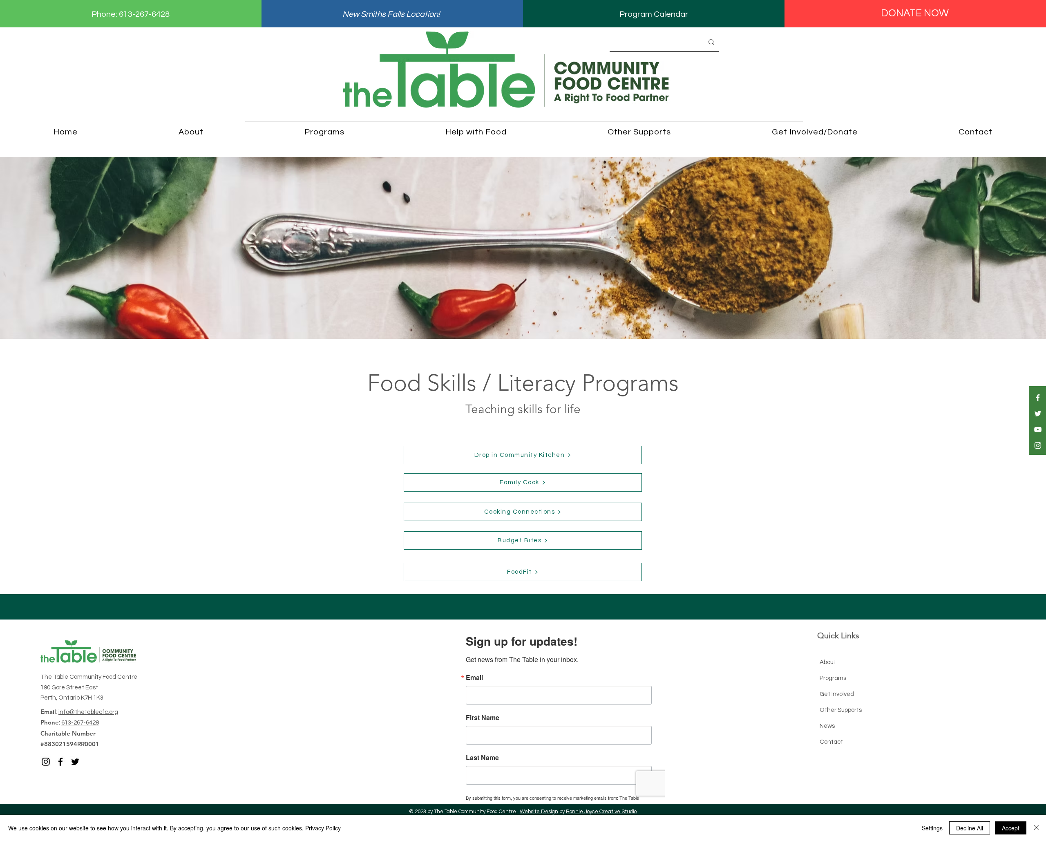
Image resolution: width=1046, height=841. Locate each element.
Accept (1010, 828)
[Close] (1036, 827)
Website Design (539, 811)
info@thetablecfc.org (88, 712)
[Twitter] (1037, 413)
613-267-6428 (144, 14)
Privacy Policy (323, 828)
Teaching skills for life (523, 409)
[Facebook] (1037, 397)
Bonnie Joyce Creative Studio (601, 811)
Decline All (969, 828)
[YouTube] (1037, 429)
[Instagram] (1037, 445)
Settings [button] (932, 828)
